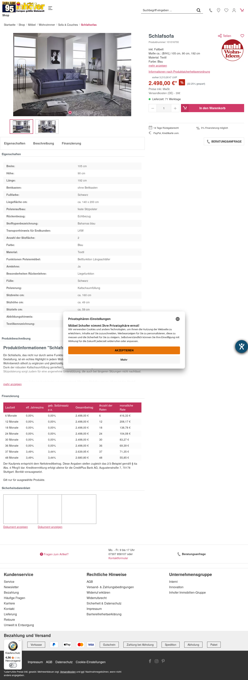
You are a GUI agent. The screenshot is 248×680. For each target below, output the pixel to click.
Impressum (94, 608)
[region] (72, 83)
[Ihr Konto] (234, 10)
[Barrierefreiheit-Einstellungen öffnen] (241, 346)
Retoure (9, 619)
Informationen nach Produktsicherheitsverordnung (179, 71)
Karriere (9, 603)
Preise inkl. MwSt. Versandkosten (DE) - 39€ (164, 91)
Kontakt (9, 608)
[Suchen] (198, 10)
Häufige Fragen (14, 598)
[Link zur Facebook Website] (150, 662)
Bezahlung (11, 592)
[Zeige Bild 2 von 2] (74, 112)
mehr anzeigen (158, 65)
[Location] (218, 10)
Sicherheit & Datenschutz (104, 603)
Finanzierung (71, 143)
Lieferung (10, 614)
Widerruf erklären (98, 592)
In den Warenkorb (212, 108)
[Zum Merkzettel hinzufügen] (242, 36)
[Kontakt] (211, 10)
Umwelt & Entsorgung (19, 625)
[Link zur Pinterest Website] (163, 662)
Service (9, 581)
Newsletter (11, 587)
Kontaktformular (118, 558)
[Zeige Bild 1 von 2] (70, 112)
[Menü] (50, 7)
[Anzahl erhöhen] (175, 108)
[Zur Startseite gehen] (23, 7)
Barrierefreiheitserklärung (104, 614)
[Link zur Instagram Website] (156, 662)
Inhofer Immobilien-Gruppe (187, 592)
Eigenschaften (14, 143)
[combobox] (167, 10)
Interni (173, 581)
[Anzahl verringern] (153, 108)
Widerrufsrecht (97, 598)
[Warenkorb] (242, 10)
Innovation (176, 587)
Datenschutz (64, 662)
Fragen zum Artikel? (56, 554)
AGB (90, 581)
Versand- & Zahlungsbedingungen (110, 587)
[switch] (13, 665)
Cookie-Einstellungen (91, 662)
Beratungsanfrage (226, 141)
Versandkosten (68, 671)
